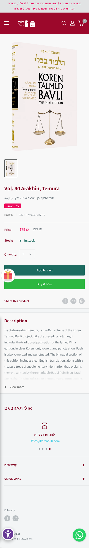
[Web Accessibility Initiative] (8, 534)
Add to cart (45, 270)
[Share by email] (73, 301)
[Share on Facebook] (65, 301)
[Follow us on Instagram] (16, 518)
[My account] (72, 23)
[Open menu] (6, 23)
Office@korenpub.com (45, 441)
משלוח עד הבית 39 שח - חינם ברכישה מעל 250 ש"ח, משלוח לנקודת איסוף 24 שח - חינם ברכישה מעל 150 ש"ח (44, 6)
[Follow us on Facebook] (7, 518)
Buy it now (44, 284)
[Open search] (64, 23)
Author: (29, 198)
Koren (8, 215)
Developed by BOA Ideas (18, 539)
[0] (81, 23)
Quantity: (10, 254)
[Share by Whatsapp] (82, 301)
